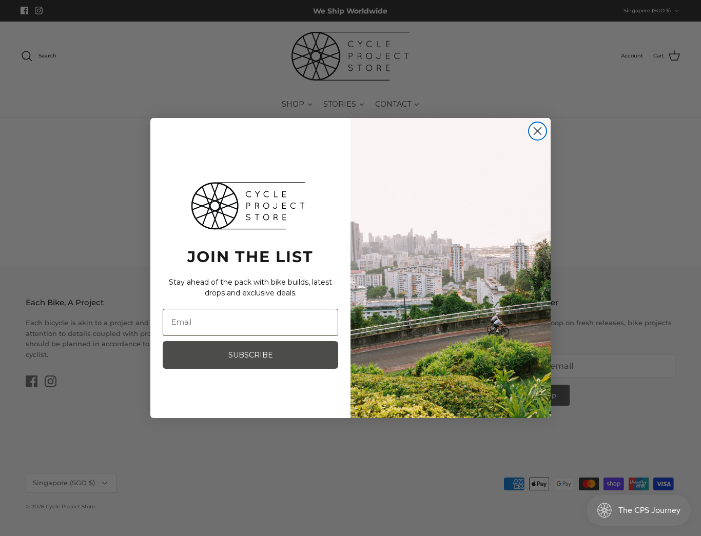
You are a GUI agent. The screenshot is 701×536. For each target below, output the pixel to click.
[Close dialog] (538, 131)
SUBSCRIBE (250, 355)
